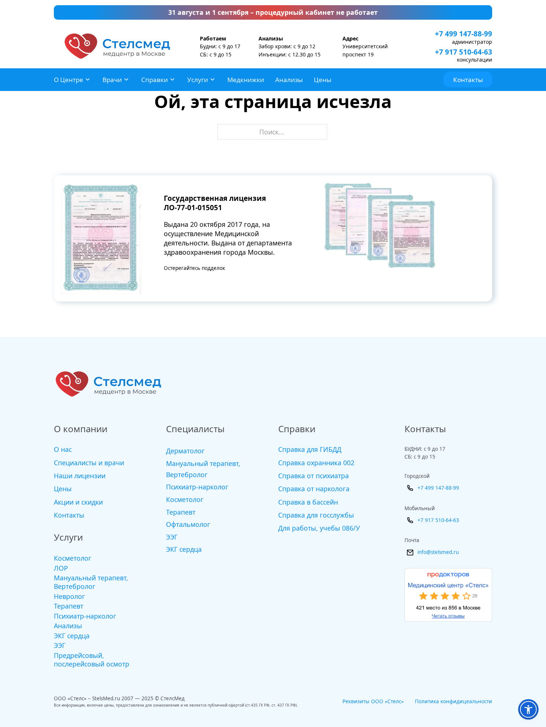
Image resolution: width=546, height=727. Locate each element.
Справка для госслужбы (316, 515)
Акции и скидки (78, 502)
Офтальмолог (188, 524)
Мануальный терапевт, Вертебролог (91, 582)
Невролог (69, 596)
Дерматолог (185, 450)
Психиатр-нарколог (85, 616)
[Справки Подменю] (172, 79)
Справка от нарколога (314, 488)
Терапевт (68, 606)
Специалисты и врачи (89, 462)
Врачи (112, 79)
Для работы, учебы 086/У (319, 528)
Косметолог (72, 558)
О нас (63, 449)
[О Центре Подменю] (87, 79)
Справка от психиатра (313, 475)
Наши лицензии (79, 475)
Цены (322, 79)
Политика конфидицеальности (453, 701)
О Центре (68, 79)
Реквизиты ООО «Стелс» (373, 701)
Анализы (289, 79)
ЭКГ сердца (72, 636)
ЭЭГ (59, 645)
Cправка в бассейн (308, 502)
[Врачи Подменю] (126, 79)
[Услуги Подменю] (212, 79)
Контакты (468, 79)
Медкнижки (245, 79)
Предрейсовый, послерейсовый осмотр (91, 659)
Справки (154, 79)
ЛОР (61, 568)
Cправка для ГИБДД (309, 449)
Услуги (197, 79)
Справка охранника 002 (316, 462)
